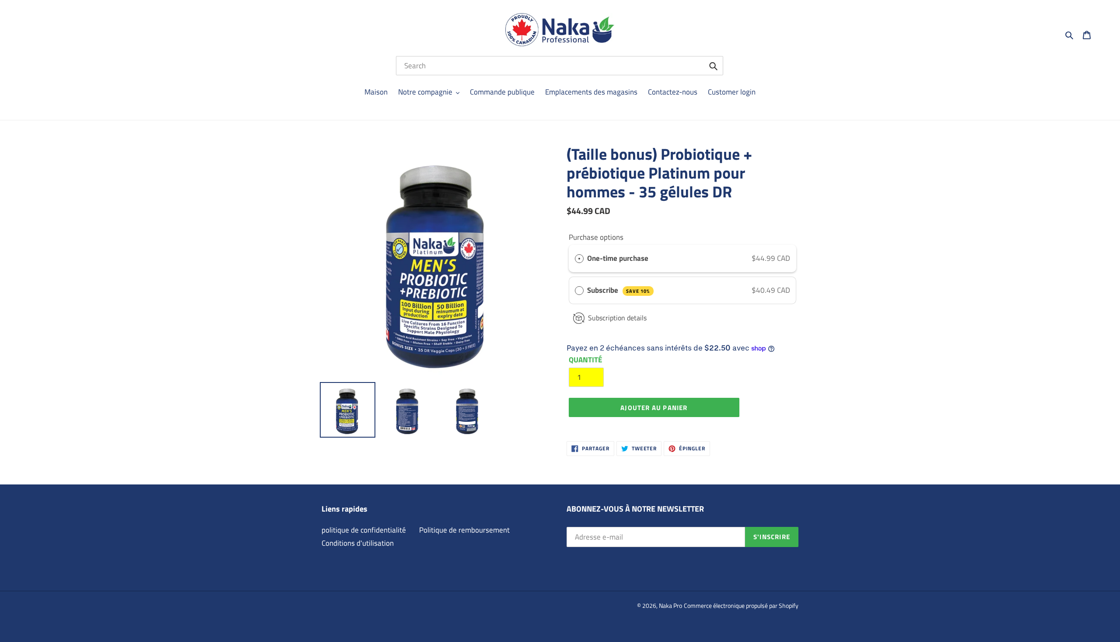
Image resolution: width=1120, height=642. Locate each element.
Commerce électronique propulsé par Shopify (741, 605)
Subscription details (617, 317)
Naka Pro (670, 605)
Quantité (585, 359)
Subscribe (618, 290)
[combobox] (559, 65)
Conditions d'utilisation (358, 543)
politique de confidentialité (364, 530)
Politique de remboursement (464, 530)
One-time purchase (617, 258)
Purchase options (596, 237)
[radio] (579, 258)
